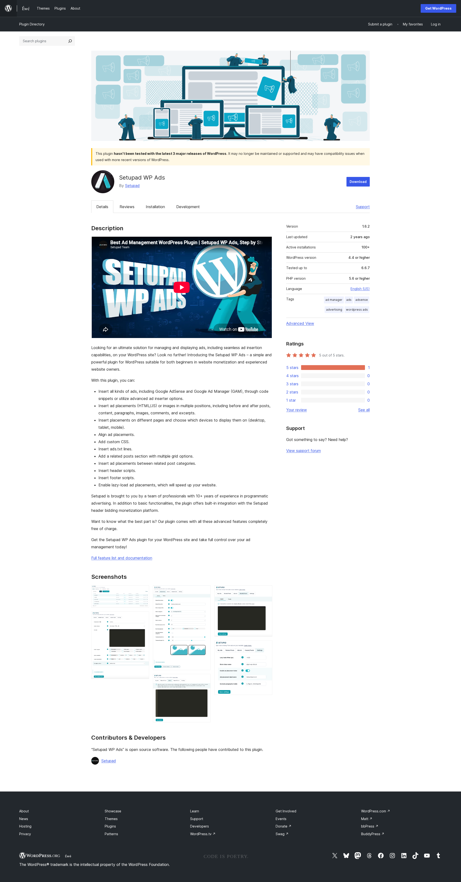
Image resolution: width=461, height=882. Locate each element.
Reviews (127, 206)
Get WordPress (438, 8)
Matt (366, 819)
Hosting (25, 826)
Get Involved (286, 811)
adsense (361, 300)
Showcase (113, 811)
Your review (296, 409)
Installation (155, 206)
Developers (199, 826)
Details (102, 206)
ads (349, 300)
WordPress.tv (203, 834)
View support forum (303, 450)
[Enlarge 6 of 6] (265, 647)
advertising (334, 309)
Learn (194, 811)
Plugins (110, 826)
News (23, 819)
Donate (283, 826)
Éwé (68, 856)
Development (188, 206)
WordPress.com (375, 811)
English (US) (360, 289)
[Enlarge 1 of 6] (142, 591)
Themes (111, 819)
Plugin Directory (32, 24)
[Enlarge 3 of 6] (204, 591)
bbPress (369, 826)
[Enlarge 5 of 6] (265, 591)
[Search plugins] (70, 41)
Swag (282, 834)
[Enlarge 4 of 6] (204, 680)
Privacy (25, 834)
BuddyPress (372, 834)
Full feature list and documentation (121, 558)
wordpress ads (357, 309)
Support (363, 206)
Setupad (132, 185)
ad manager (333, 300)
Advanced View (300, 323)
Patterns (111, 834)
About (24, 811)
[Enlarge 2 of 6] (142, 618)
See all (364, 409)
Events (281, 819)
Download (358, 182)
